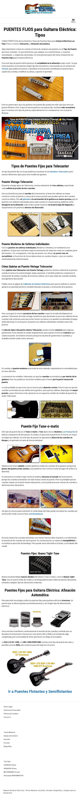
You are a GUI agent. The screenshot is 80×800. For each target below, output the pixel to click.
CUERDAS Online (10, 765)
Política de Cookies (11, 714)
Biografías (8, 746)
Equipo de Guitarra (11, 736)
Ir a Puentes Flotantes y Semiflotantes (40, 691)
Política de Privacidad (12, 710)
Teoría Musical (9, 732)
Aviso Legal (8, 706)
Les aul (66, 432)
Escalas (7, 743)
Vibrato (5, 69)
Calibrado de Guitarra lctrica (36, 284)
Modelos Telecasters (59, 172)
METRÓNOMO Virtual (12, 772)
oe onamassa (36, 514)
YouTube (7, 761)
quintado (26, 199)
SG (73, 432)
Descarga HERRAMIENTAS (13, 775)
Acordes (7, 739)
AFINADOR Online (10, 768)
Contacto (7, 717)
